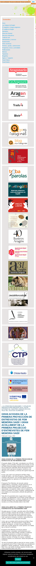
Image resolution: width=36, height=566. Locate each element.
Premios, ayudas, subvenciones (11, 45)
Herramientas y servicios (9, 39)
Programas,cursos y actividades (11, 47)
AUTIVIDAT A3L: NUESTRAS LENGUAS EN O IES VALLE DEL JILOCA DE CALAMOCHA (16, 409)
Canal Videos (6, 60)
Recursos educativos (8, 35)
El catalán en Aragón (8, 29)
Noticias (4, 52)
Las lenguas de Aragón (8, 25)
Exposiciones (6, 41)
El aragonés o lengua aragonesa (11, 27)
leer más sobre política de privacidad (18, 562)
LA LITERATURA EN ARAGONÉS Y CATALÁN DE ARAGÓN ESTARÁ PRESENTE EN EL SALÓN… (16, 406)
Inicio (3, 23)
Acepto (18, 559)
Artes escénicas (6, 43)
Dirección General (7, 33)
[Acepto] (34, 558)
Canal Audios (6, 62)
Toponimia (5, 54)
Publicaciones (6, 50)
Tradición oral (6, 37)
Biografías (5, 56)
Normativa (5, 31)
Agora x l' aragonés (7, 58)
